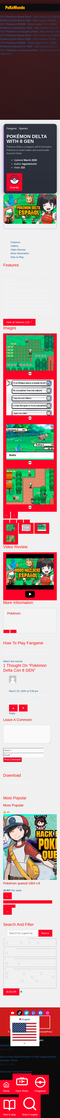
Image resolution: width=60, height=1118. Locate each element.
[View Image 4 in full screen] (30, 489)
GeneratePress (45, 1031)
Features (15, 242)
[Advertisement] (30, 87)
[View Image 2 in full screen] (30, 400)
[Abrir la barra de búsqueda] (54, 7)
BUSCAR (11, 991)
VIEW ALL (6, 54)
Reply (12, 713)
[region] (30, 859)
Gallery (14, 246)
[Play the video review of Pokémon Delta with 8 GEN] (30, 576)
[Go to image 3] (41, 528)
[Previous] (6, 631)
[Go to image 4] (10, 539)
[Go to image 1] (10, 528)
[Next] (13, 631)
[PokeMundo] (15, 7)
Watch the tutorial (12, 661)
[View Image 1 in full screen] (30, 355)
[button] (24, 1032)
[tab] (6, 521)
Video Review (18, 249)
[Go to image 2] (26, 528)
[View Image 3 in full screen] (30, 445)
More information (20, 253)
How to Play (17, 257)
